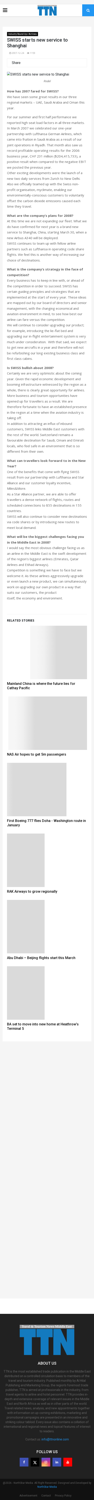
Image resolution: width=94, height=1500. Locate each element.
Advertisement (28, 1495)
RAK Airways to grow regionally (32, 891)
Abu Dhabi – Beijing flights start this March (41, 958)
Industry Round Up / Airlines (22, 34)
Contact (46, 1495)
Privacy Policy (63, 1495)
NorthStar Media (47, 1486)
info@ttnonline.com (55, 1439)
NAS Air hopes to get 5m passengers (36, 754)
